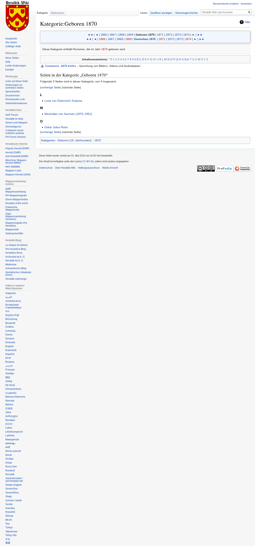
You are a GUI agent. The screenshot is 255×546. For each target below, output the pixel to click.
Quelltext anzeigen (161, 12)
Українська (11, 531)
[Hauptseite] (17, 16)
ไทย (7, 523)
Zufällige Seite (13, 46)
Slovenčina (11, 488)
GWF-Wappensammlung (15, 190)
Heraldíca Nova (13, 252)
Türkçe (9, 527)
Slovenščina (12, 492)
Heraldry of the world (16, 203)
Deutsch (9, 338)
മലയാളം (10, 443)
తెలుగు (8, 519)
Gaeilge (9, 373)
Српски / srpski (13, 500)
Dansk (8, 334)
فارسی (9, 365)
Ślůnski (9, 516)
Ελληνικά (10, 342)
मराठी (7, 447)
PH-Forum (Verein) (15, 137)
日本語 (9, 408)
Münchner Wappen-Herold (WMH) (16, 161)
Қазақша (10, 420)
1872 (169, 34)
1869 (130, 34)
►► (200, 34)
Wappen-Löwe (13, 170)
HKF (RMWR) (12, 166)
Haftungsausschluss (89, 167)
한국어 (9, 424)
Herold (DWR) (13, 152)
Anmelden (246, 3)
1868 (121, 34)
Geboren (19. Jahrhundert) (74, 140)
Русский (9, 474)
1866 (104, 34)
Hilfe (247, 22)
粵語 (7, 543)
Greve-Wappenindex (16, 199)
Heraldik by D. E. (14, 260)
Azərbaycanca (13, 301)
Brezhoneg (11, 319)
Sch (186, 59)
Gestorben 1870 (145, 39)
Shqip (8, 496)
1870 (104, 49)
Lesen (143, 12)
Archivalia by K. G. (15, 256)
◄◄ (90, 34)
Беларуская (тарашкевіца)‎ (13, 306)
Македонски (12, 439)
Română (10, 470)
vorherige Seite (50, 87)
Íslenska (9, 400)
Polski (8, 462)
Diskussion (57, 12)
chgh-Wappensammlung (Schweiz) (15, 216)
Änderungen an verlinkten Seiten (14, 86)
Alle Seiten (11, 42)
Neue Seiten (12, 58)
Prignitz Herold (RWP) (17, 148)
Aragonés (10, 293)
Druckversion (12, 95)
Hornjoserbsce (13, 389)
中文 (7, 539)
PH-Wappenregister (16, 195)
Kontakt (9, 69)
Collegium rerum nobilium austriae (14, 132)
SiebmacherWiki (14, 233)
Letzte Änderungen (15, 65)
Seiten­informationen (16, 103)
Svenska (10, 508)
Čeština (9, 326)
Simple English (13, 484)
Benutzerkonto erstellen (226, 3)
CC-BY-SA (88, 161)
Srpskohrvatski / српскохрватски (14, 480)
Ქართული (11, 416)
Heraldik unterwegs (15, 278)
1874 (186, 34)
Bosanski (10, 323)
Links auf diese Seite (16, 81)
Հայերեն (11, 393)
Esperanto (11, 350)
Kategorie (42, 12)
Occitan (9, 458)
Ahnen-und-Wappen (16, 122)
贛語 (7, 377)
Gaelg (8, 381)
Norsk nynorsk (13, 451)
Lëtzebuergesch (14, 431)
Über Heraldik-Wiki (65, 167)
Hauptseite (11, 38)
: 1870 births (60, 65)
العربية (8, 297)
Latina (8, 427)
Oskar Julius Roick (56, 127)
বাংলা (7, 311)
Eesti (8, 358)
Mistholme (11, 264)
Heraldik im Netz (14, 118)
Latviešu (10, 435)
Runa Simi (11, 466)
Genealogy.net (13, 126)
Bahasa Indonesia (15, 396)
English (9, 346)
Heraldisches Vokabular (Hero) (18, 273)
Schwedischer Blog (15, 268)
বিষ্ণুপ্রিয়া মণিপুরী (12, 315)
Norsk (8, 455)
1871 (160, 34)
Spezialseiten (12, 91)
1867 (112, 34)
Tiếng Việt (10, 535)
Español (9, 354)
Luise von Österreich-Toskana (63, 100)
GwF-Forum (11, 114)
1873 (178, 34)
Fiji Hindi (10, 385)
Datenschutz (46, 167)
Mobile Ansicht (110, 167)
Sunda (9, 504)
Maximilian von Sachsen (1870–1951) (68, 113)
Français (10, 369)
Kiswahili (10, 512)
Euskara (9, 361)
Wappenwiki (12, 229)
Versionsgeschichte (186, 12)
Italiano (9, 404)
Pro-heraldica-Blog (15, 249)
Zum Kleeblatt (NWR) (16, 156)
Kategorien (48, 140)
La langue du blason (16, 245)
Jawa (8, 412)
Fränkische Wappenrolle (12, 208)
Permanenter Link (15, 99)
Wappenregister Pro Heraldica (16, 224)
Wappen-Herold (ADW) (17, 174)
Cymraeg (10, 330)
